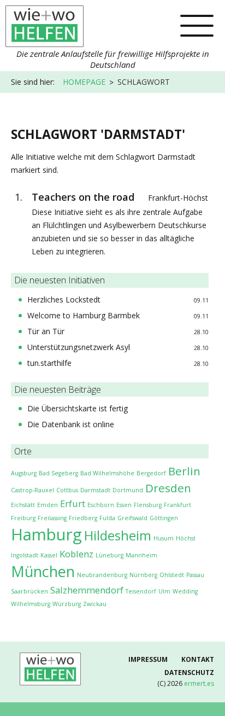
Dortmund (127, 490)
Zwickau (94, 604)
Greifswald (132, 518)
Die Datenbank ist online (70, 424)
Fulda (107, 518)
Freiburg (23, 518)
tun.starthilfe (49, 363)
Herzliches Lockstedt (63, 299)
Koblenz (76, 554)
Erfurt (72, 503)
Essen (124, 505)
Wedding (185, 591)
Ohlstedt (171, 575)
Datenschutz (189, 672)
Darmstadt (95, 490)
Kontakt (197, 659)
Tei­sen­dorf (141, 591)
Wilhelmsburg (30, 604)
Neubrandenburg (102, 575)
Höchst (186, 538)
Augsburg (24, 473)
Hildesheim (117, 535)
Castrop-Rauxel (32, 490)
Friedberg (83, 518)
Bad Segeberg (58, 473)
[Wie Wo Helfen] (44, 23)
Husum (163, 538)
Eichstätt (23, 505)
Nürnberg (143, 575)
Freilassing (52, 518)
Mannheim (141, 555)
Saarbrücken (29, 591)
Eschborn (100, 505)
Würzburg (66, 604)
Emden (47, 505)
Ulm (164, 591)
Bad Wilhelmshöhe (107, 473)
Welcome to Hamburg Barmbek (83, 315)
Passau (195, 575)
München (43, 571)
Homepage (84, 82)
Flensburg (148, 505)
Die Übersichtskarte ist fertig (77, 408)
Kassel (48, 555)
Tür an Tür (45, 331)
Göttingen (164, 518)
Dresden (168, 488)
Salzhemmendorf (86, 590)
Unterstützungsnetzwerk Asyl (78, 347)
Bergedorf (151, 473)
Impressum (148, 659)
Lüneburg (109, 555)
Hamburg (46, 534)
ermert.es (199, 683)
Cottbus (67, 490)
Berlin (184, 471)
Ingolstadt (24, 555)
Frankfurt (177, 505)
